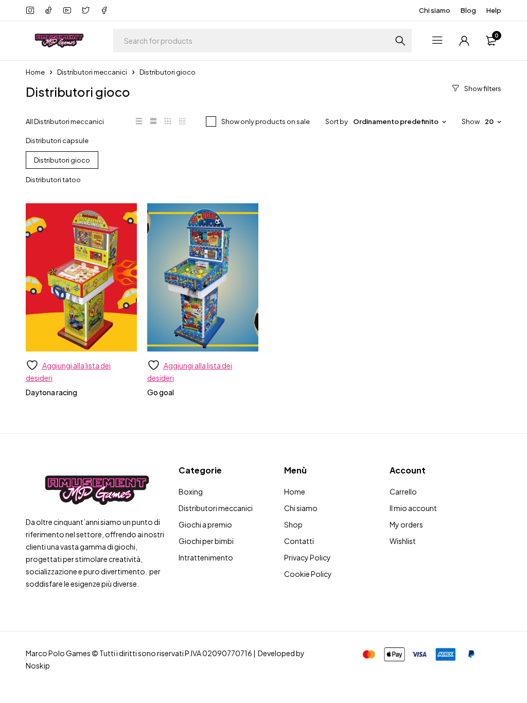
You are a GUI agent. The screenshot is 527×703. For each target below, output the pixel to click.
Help (493, 10)
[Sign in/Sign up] (464, 40)
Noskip (38, 665)
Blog (468, 10)
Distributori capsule (57, 140)
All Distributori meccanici (65, 121)
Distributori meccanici (92, 72)
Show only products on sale (265, 121)
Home (35, 72)
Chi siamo (434, 10)
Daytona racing (51, 392)
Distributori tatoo (53, 179)
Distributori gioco (62, 160)
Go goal (160, 392)
